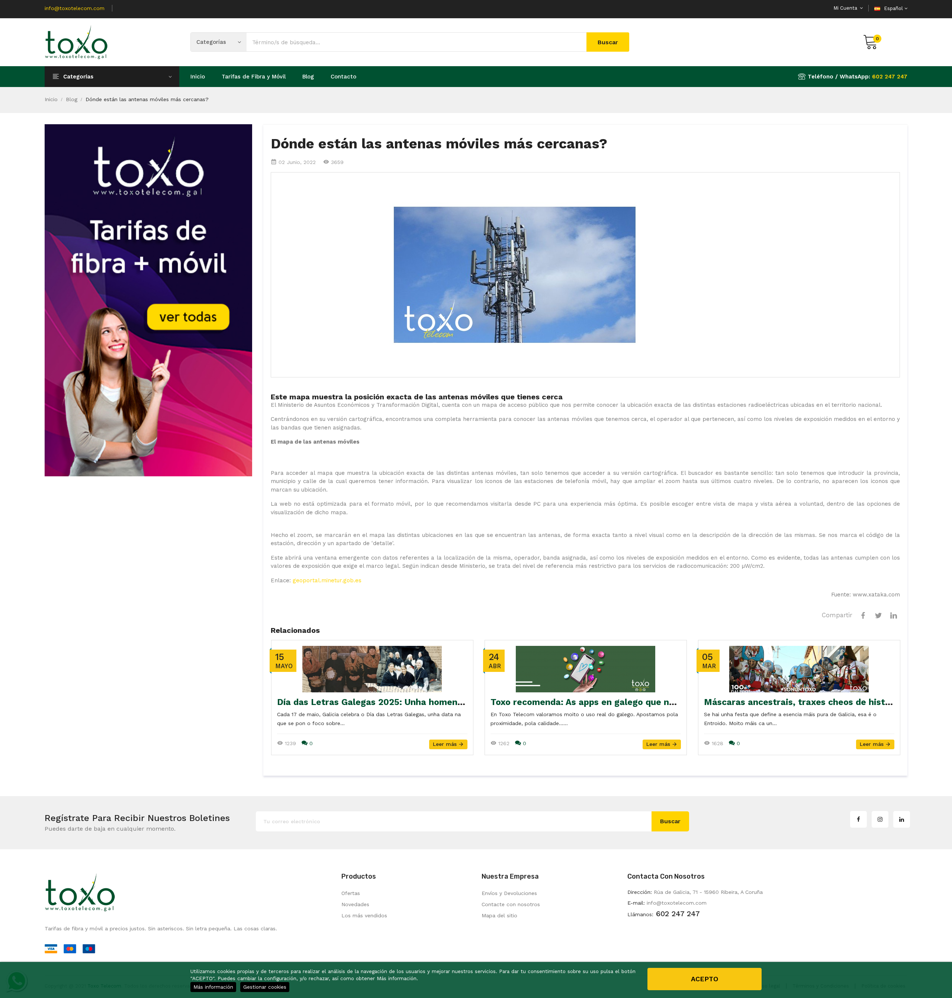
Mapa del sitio (499, 915)
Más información (213, 987)
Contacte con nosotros (511, 904)
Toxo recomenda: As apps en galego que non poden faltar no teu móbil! (642, 702)
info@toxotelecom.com (74, 8)
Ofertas (350, 893)
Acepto (704, 979)
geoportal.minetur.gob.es (327, 580)
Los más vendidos (364, 915)
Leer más (446, 744)
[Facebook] (858, 819)
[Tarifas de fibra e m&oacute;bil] (148, 299)
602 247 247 (889, 76)
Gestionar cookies (264, 987)
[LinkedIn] (901, 819)
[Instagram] (880, 819)
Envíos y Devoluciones (509, 893)
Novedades (355, 904)
